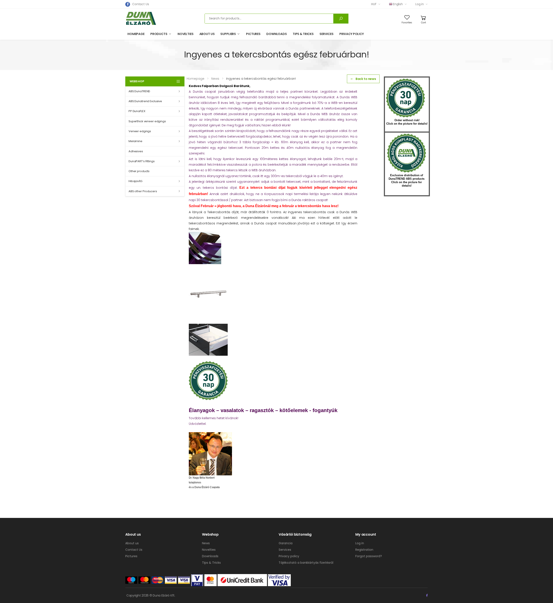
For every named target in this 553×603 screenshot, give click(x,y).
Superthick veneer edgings (147, 121)
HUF (374, 4)
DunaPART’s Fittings (142, 161)
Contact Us (140, 4)
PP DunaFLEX (137, 111)
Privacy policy (351, 34)
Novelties (186, 34)
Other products (139, 171)
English (398, 4)
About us (207, 34)
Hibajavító (136, 181)
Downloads (276, 34)
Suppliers (228, 34)
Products (158, 34)
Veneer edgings (140, 131)
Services (326, 34)
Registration (364, 549)
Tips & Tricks (303, 34)
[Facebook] (127, 4)
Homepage (136, 34)
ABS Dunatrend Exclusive (145, 101)
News (206, 543)
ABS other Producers (143, 191)
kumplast (406, 153)
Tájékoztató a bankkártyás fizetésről (306, 562)
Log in (419, 4)
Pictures (253, 34)
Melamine (135, 141)
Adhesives (136, 151)
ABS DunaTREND (139, 91)
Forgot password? (368, 556)
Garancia (285, 543)
